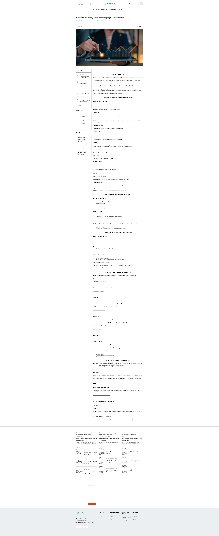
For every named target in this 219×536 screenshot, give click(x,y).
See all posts (79, 105)
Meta (123, 436)
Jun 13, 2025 (79, 447)
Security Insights (104, 9)
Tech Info (135, 516)
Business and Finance (113, 9)
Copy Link (139, 26)
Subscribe (128, 3)
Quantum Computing (81, 139)
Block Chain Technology (126, 517)
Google (78, 68)
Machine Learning (81, 141)
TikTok (100, 516)
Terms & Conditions (139, 533)
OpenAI (100, 518)
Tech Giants (97, 9)
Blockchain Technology (82, 152)
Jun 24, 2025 (102, 445)
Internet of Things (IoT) (82, 143)
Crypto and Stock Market (104, 436)
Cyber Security (113, 519)
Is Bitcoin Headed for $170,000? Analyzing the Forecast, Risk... (109, 439)
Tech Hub (120, 9)
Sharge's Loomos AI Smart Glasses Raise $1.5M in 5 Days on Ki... (86, 439)
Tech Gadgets (79, 436)
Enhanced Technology (82, 137)
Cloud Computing (81, 150)
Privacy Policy (132, 533)
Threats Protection (113, 518)
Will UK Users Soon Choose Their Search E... (83, 70)
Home (93, 9)
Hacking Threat (113, 516)
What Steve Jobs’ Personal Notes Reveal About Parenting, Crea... (132, 439)
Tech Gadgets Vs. (136, 519)
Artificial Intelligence (81, 154)
